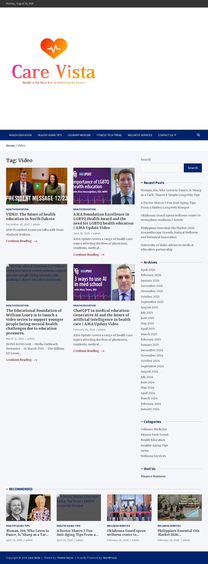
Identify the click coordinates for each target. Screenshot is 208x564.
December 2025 (152, 286)
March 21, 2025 (15, 338)
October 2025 (150, 296)
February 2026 (151, 275)
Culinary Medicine (79, 135)
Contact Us (165, 135)
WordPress (110, 558)
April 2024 (148, 393)
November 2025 (152, 291)
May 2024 (147, 387)
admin (36, 224)
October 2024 (150, 361)
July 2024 (147, 377)
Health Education (20, 135)
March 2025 (149, 334)
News (144, 451)
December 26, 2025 (17, 224)
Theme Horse (65, 558)
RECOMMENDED (20, 489)
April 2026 (148, 270)
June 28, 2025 (81, 233)
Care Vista (22, 115)
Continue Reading (19, 241)
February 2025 (151, 339)
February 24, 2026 (168, 540)
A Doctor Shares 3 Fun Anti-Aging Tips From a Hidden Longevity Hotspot (78, 535)
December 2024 (152, 350)
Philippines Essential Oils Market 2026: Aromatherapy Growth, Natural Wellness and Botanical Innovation (169, 232)
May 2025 (147, 323)
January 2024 (150, 409)
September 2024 (152, 366)
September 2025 (152, 302)
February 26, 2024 (84, 329)
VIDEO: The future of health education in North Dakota (30, 216)
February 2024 (151, 404)
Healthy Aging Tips (50, 135)
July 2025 (147, 312)
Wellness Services (140, 135)
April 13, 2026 (65, 540)
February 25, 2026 (118, 540)
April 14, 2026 (14, 540)
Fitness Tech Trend (109, 135)
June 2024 (148, 382)
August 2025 (149, 307)
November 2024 (152, 355)
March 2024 (149, 398)
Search (146, 159)
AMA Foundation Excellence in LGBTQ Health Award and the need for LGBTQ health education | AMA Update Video (103, 221)
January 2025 (150, 345)
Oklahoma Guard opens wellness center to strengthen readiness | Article (126, 537)
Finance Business (153, 476)
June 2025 (147, 318)
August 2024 (149, 371)
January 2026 (150, 280)
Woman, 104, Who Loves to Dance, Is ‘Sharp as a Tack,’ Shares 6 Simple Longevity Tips (28, 537)
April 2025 (148, 329)
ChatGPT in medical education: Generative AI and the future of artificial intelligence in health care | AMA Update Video (101, 317)
